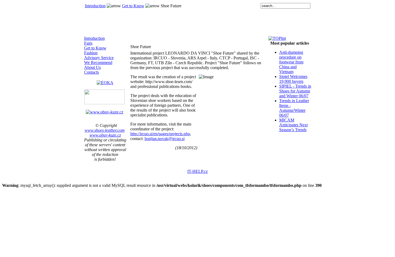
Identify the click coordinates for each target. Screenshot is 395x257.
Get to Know (133, 5)
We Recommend (98, 62)
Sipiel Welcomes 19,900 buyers (293, 79)
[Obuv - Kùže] (104, 112)
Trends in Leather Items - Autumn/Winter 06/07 (294, 107)
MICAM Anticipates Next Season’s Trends (293, 125)
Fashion (91, 53)
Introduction (95, 5)
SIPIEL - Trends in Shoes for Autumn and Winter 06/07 (295, 91)
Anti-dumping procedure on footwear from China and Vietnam (291, 62)
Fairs (88, 43)
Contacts (91, 72)
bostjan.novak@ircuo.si (165, 138)
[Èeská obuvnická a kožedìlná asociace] (105, 81)
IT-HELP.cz (197, 171)
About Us (92, 67)
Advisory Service (99, 57)
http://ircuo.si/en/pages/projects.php (160, 133)
